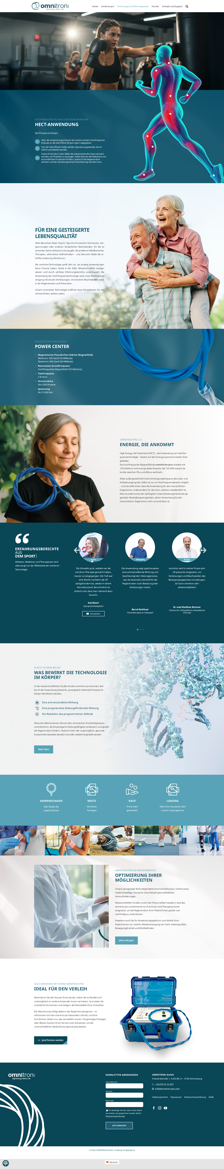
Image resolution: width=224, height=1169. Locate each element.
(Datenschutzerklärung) (76, 602)
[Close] (158, 540)
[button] (5, 1163)
